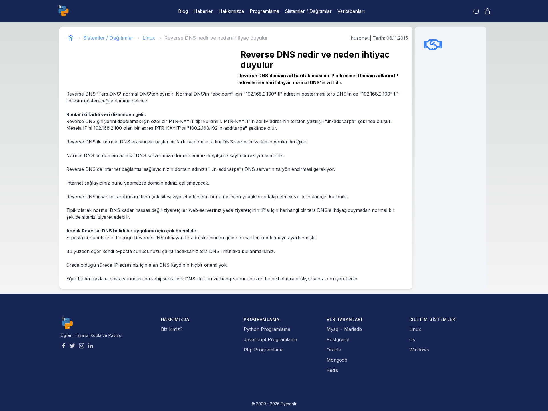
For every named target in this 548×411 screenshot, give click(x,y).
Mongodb (337, 360)
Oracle (334, 350)
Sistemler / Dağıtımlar (308, 11)
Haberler (203, 11)
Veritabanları (351, 11)
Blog (183, 11)
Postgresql (338, 339)
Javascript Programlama (270, 339)
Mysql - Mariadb (344, 329)
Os (412, 339)
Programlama (264, 11)
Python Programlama (267, 329)
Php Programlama (263, 350)
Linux (148, 38)
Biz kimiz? (171, 329)
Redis (332, 370)
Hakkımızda (231, 11)
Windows (419, 350)
